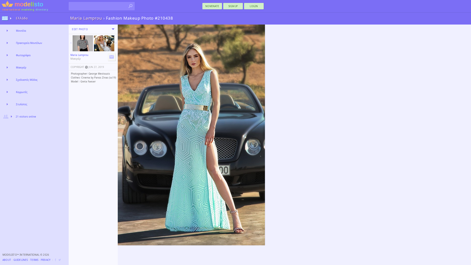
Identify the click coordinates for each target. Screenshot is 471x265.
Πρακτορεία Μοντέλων (29, 43)
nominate (212, 6)
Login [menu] (254, 6)
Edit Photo (80, 29)
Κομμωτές (21, 92)
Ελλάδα (22, 18)
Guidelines (20, 260)
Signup (233, 6)
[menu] (113, 29)
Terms (34, 260)
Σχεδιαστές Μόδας (27, 79)
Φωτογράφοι (23, 55)
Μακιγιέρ (21, 67)
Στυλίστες (21, 104)
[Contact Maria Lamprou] (112, 57)
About (6, 260)
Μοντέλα (21, 30)
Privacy (46, 260)
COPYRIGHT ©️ (79, 67)
